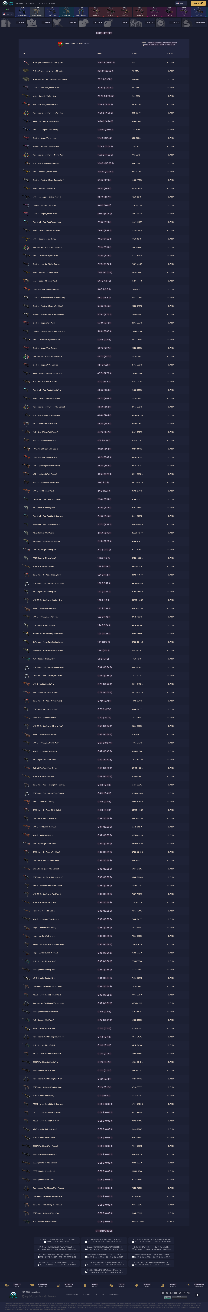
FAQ (95, 1295)
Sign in (196, 3)
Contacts (86, 1295)
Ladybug (86, 44)
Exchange (31, 3)
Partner (20, 3)
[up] (197, 1295)
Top (103, 1295)
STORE (41, 3)
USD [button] (181, 3)
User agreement (72, 1295)
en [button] (8, 14)
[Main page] (9, 3)
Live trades (51, 3)
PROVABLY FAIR (114, 1295)
